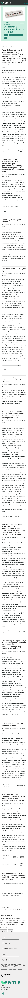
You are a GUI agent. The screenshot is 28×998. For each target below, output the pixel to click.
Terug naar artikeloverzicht (11, 47)
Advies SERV (5, 864)
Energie (10, 35)
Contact (20, 969)
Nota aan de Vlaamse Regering (8, 150)
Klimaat (15, 35)
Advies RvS (22, 150)
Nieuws (22, 22)
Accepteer (4, 931)
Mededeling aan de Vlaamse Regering (12, 883)
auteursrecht (12, 966)
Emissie (6, 35)
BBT (3, 937)
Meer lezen (3, 927)
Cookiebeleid (4, 969)
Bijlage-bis (22, 864)
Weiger (10, 931)
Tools (4, 954)
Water (6, 37)
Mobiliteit (21, 35)
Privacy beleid (12, 969)
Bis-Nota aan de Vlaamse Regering (11, 365)
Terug (7, 22)
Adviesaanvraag (21, 785)
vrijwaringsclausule (11, 965)
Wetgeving (6, 943)
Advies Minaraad (15, 856)
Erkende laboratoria (9, 949)
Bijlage (4, 211)
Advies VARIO (22, 856)
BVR (18, 150)
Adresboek (6, 960)
